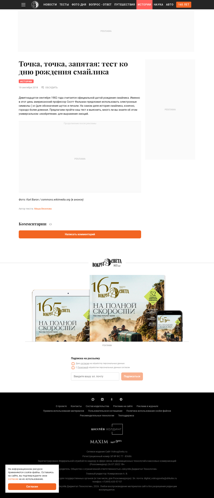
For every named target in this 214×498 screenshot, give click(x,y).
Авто (170, 4)
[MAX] (93, 399)
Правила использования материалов (63, 411)
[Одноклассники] (111, 399)
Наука (158, 4)
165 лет (183, 4)
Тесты (64, 4)
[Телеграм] (121, 399)
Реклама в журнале (147, 406)
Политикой (83, 367)
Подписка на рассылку (85, 358)
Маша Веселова (43, 208)
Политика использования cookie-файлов (148, 411)
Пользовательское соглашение (105, 411)
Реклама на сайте (123, 406)
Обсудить (51, 87)
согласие (85, 363)
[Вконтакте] (102, 399)
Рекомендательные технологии (97, 415)
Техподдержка (126, 415)
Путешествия (124, 4)
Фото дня (79, 4)
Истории (144, 4)
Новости (50, 4)
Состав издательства (97, 406)
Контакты (76, 406)
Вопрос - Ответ (100, 4)
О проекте (61, 406)
